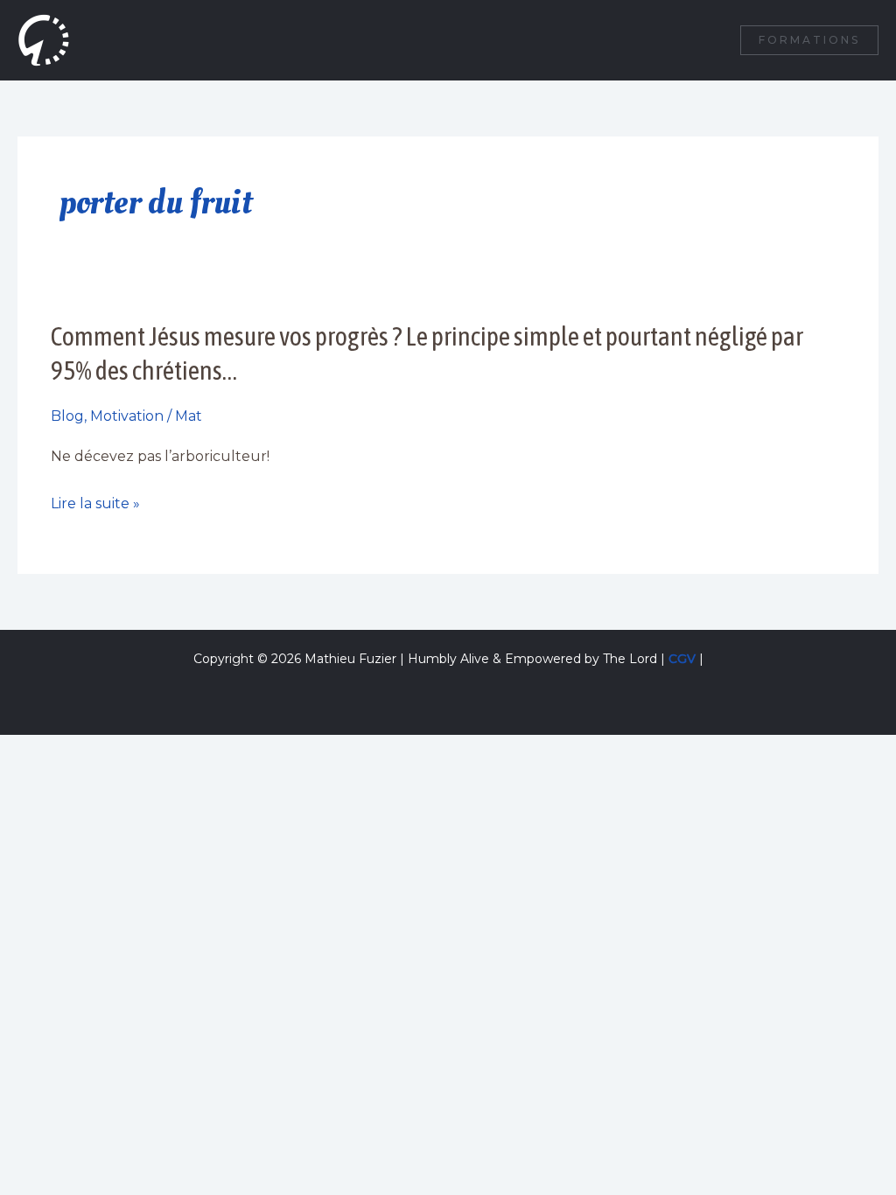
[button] (809, 40)
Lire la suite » (95, 504)
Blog (67, 416)
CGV (682, 659)
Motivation (127, 416)
